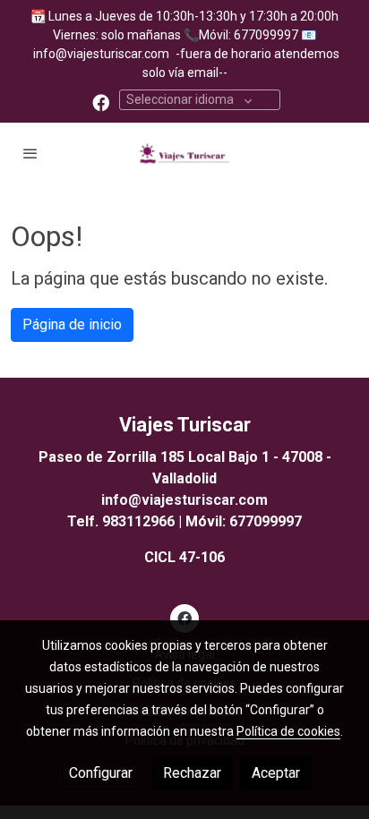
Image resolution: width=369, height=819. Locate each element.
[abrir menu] (30, 153)
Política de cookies (288, 731)
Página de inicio (72, 324)
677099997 (265, 521)
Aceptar (276, 772)
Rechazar (192, 772)
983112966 (138, 521)
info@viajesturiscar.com (101, 54)
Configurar (101, 772)
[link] (184, 153)
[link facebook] (100, 101)
